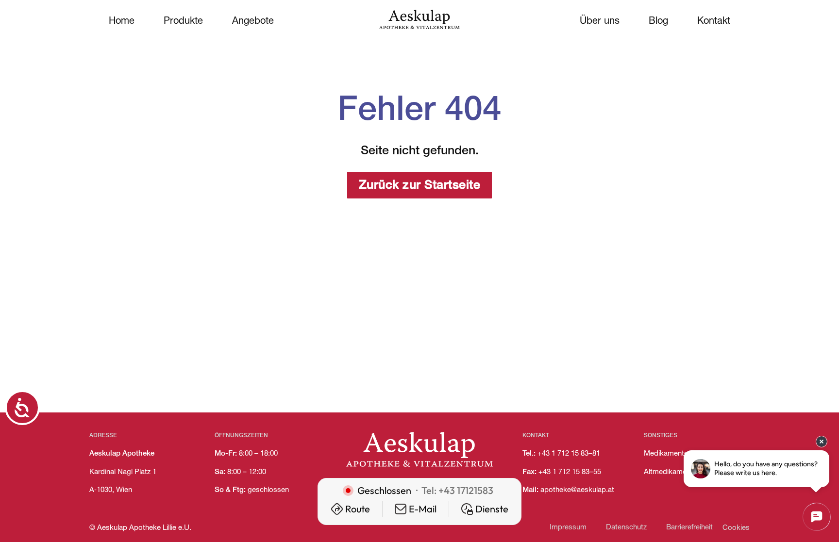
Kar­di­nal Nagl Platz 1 (122, 472)
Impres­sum (568, 527)
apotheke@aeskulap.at (577, 490)
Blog (658, 22)
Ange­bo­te (253, 22)
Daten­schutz (626, 527)
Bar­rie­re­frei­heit (689, 527)
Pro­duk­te (183, 22)
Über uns (600, 22)
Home (121, 22)
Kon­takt (713, 22)
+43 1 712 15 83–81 (568, 454)
